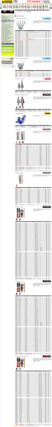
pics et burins (3, 22)
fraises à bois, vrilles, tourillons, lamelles (7, 23)
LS (44, 126)
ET (46, 252)
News (26, 426)
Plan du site (21, 426)
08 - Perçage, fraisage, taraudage (20, 13)
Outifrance (19, 426)
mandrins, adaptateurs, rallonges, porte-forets (7, 24)
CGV (24, 426)
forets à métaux (4, 21)
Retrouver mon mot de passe (5, 12)
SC (46, 31)
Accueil (2, 15)
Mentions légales (15, 426)
